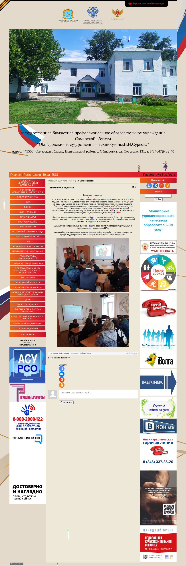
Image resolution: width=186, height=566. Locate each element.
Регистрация (32, 174)
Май (66, 181)
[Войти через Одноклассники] (61, 385)
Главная (16, 174)
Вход (46, 174)
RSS (55, 174)
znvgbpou (74, 353)
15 (71, 181)
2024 (60, 181)
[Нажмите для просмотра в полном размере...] (92, 291)
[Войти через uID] (61, 368)
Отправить (66, 402)
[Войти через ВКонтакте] (61, 374)
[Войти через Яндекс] (61, 379)
